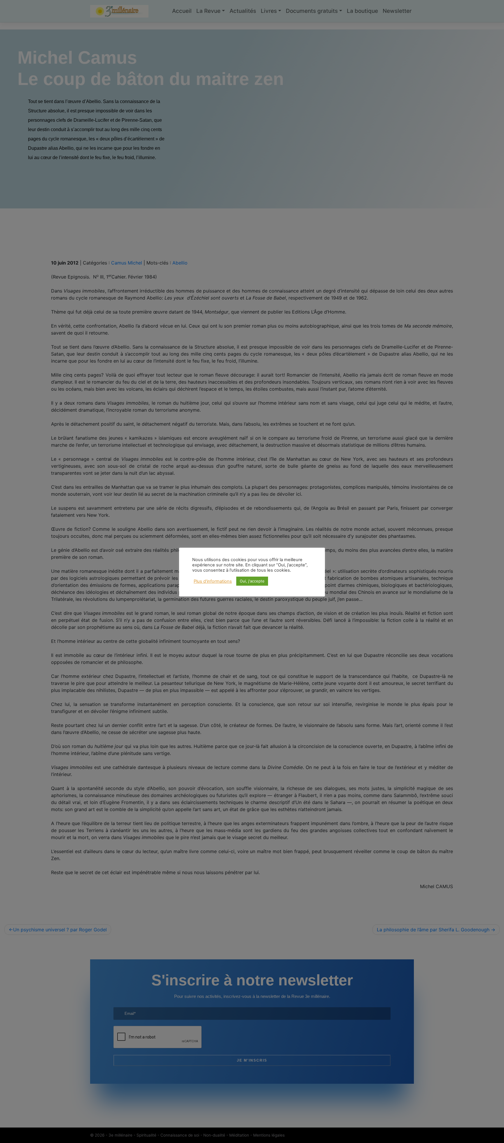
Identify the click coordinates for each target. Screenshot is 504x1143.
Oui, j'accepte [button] (252, 581)
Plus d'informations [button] (213, 581)
